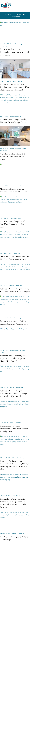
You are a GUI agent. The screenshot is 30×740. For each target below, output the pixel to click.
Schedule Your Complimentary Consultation (15, 15)
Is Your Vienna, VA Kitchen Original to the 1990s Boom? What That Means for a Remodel (15, 87)
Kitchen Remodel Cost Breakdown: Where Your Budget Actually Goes (14, 429)
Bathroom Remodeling (16, 186)
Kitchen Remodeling (16, 44)
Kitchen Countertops (15, 148)
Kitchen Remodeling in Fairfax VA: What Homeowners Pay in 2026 (13, 224)
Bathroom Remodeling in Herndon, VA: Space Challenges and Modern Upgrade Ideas (13, 393)
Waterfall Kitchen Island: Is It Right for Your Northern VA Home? (13, 157)
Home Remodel (16, 496)
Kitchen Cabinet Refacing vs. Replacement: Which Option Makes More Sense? (12, 358)
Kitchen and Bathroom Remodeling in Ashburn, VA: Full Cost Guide (14, 52)
